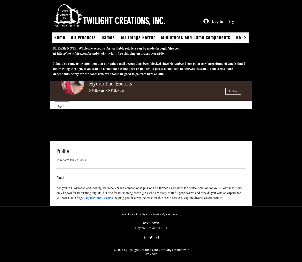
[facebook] (145, 237)
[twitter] (151, 237)
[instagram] (157, 237)
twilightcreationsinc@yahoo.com (158, 214)
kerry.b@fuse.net (195, 68)
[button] (232, 21)
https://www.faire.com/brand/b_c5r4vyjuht (87, 53)
